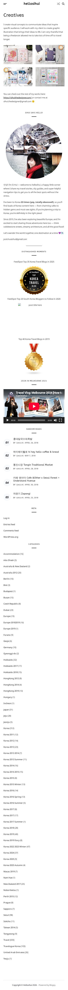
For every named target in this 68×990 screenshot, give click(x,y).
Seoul (6, 915)
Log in (6, 518)
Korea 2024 (8, 852)
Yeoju (6, 958)
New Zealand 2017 (12, 884)
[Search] (63, 4)
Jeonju (6, 722)
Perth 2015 (8, 896)
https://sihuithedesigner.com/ (17, 97)
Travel (6, 939)
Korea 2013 (8, 747)
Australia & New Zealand (15, 566)
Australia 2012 (10, 572)
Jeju (5, 715)
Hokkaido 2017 (10, 666)
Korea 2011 (8, 734)
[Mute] (55, 420)
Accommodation (11, 553)
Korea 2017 (8, 809)
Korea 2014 (8, 765)
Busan (6, 597)
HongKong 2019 (11, 690)
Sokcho (6, 921)
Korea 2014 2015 (11, 771)
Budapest (8, 591)
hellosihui (32, 3)
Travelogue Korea (11, 946)
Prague (6, 902)
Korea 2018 (8, 827)
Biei (5, 585)
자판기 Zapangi (21, 493)
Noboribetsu (9, 890)
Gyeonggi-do (9, 653)
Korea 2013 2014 (11, 753)
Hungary (7, 697)
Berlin (6, 578)
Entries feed (9, 524)
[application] (34, 406)
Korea (6, 728)
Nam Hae (7, 877)
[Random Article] (58, 3)
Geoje (6, 641)
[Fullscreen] (60, 420)
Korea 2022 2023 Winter (14, 846)
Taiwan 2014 (9, 927)
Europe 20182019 (11, 622)
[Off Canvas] (5, 4)
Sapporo (7, 908)
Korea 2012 (8, 740)
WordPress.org (10, 536)
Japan (6, 709)
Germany (7, 647)
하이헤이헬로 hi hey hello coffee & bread (36, 451)
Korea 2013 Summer (13, 759)
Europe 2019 (9, 628)
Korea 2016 (8, 790)
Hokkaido (8, 659)
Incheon (7, 703)
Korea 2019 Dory (11, 840)
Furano (6, 634)
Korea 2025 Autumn (12, 865)
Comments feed (11, 530)
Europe (6, 616)
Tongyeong (8, 933)
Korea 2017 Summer (13, 821)
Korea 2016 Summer (13, 802)
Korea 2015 (8, 778)
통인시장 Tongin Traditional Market (33, 464)
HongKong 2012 (11, 678)
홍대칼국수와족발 (22, 439)
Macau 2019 (9, 871)
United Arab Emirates (13, 952)
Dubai (6, 610)
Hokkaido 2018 (10, 672)
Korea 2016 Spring (12, 796)
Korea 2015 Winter (12, 784)
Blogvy (52, 985)
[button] (18, 54)
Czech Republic (10, 603)
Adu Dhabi (8, 560)
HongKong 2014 (11, 684)
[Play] (7, 420)
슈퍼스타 (20, 442)
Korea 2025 (8, 859)
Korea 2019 (8, 834)
